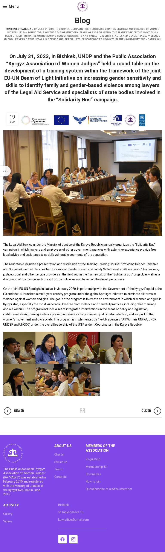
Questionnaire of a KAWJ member (109, 489)
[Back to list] (82, 411)
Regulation (93, 459)
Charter (59, 454)
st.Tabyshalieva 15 (70, 512)
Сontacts (60, 476)
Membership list (96, 466)
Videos (7, 521)
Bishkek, (63, 505)
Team (58, 469)
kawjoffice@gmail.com (73, 519)
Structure (60, 462)
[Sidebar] (5, 171)
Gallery (7, 514)
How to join (93, 481)
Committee (93, 474)
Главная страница (18, 29)
